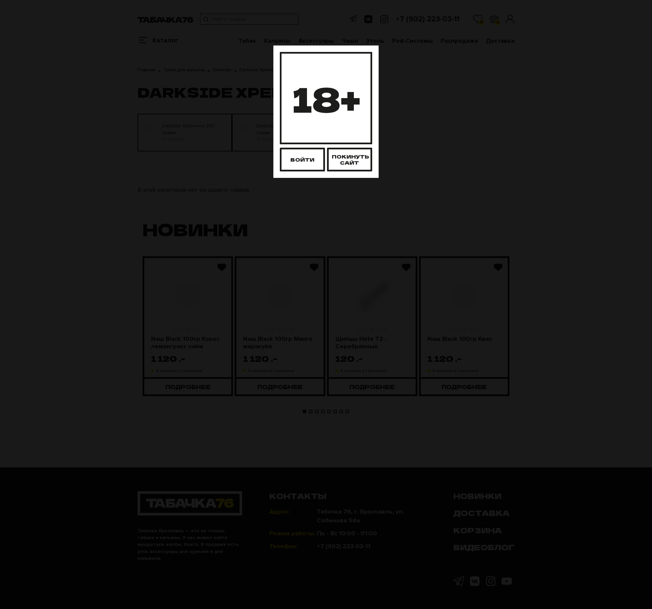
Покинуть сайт (350, 159)
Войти (302, 159)
